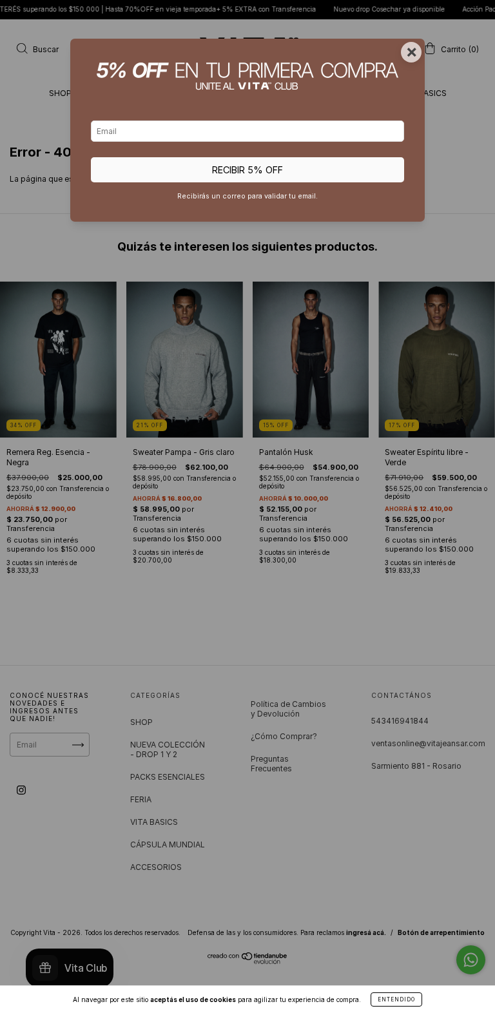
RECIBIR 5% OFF (247, 169)
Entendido (396, 999)
